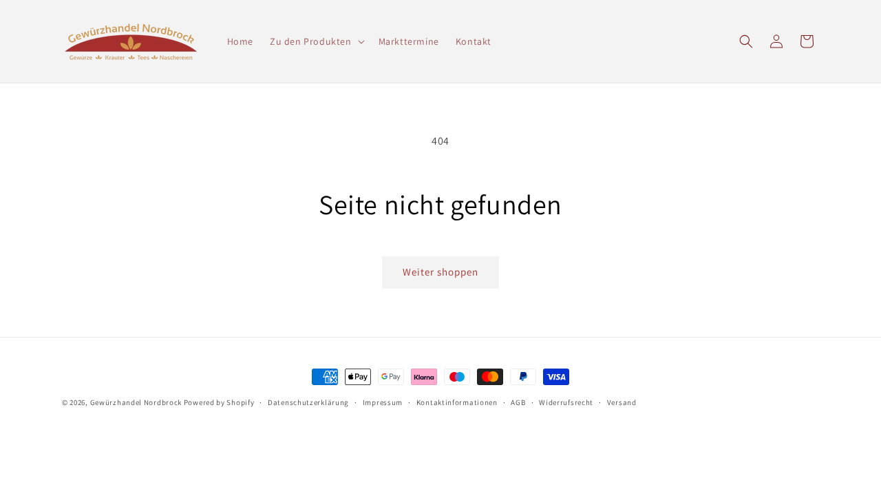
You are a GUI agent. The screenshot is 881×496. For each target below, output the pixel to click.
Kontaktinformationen (457, 402)
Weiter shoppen (440, 271)
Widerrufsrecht (566, 402)
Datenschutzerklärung (308, 402)
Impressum (383, 402)
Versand (622, 402)
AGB (518, 402)
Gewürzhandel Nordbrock (136, 402)
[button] (316, 41)
